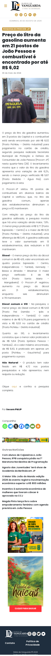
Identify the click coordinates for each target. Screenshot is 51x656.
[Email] (32, 426)
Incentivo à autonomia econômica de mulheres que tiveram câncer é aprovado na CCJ (24, 492)
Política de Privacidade (33, 643)
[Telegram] (10, 426)
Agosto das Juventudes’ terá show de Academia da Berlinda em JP (24, 469)
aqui (14, 386)
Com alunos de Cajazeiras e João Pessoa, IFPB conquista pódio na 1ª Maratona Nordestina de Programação (25, 458)
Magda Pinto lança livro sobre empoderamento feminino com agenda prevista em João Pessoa (25, 505)
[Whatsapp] (4, 426)
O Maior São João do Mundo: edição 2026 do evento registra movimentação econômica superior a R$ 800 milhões (25, 480)
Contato (10, 643)
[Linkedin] (27, 426)
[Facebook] (21, 426)
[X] (15, 426)
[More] (38, 426)
